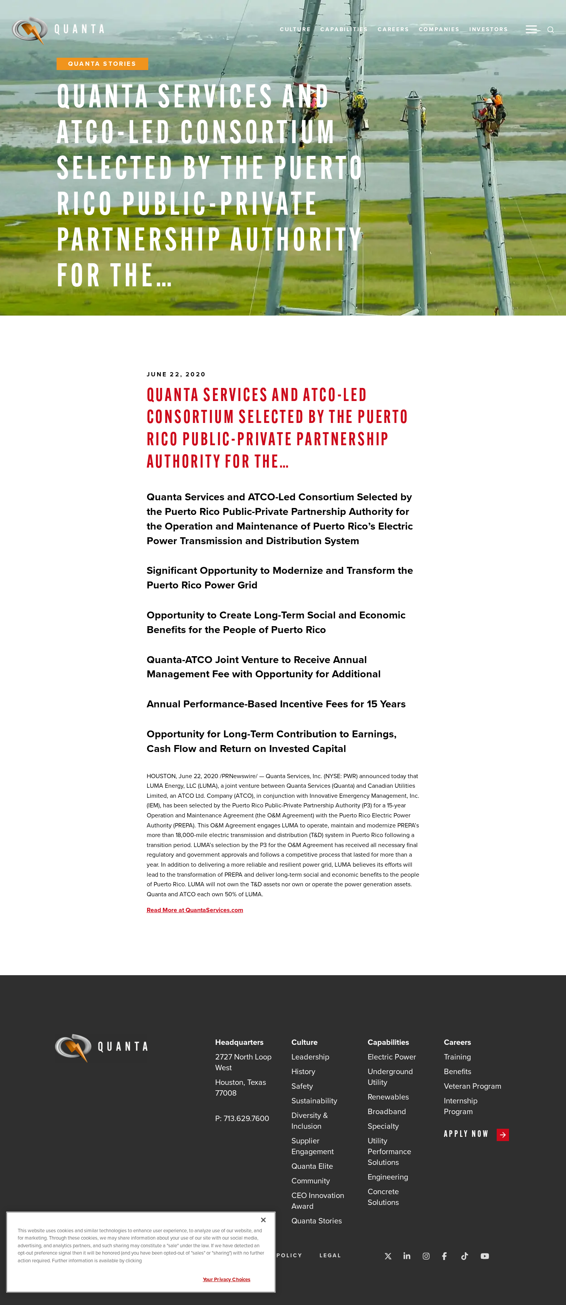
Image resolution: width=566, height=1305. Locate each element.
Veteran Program (472, 1085)
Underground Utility (390, 1077)
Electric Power (392, 1056)
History (303, 1071)
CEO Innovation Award (317, 1200)
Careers (393, 29)
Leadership (310, 1056)
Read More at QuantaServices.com (195, 910)
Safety (302, 1085)
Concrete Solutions (383, 1197)
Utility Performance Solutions (389, 1151)
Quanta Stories (102, 63)
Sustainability (314, 1100)
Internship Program (460, 1106)
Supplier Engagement (312, 1146)
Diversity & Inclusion (309, 1120)
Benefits (457, 1071)
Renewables (388, 1096)
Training (457, 1056)
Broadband (387, 1111)
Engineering (388, 1176)
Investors (488, 29)
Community (310, 1180)
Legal (331, 1255)
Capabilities (344, 29)
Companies (439, 29)
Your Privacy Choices (227, 1279)
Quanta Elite (312, 1165)
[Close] (263, 1219)
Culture (295, 29)
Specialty (383, 1125)
